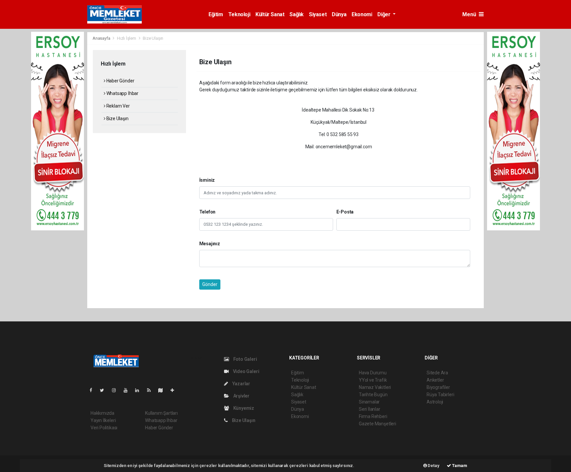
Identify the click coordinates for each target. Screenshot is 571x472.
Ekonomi (362, 14)
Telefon (207, 211)
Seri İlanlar (369, 409)
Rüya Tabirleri (440, 394)
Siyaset (317, 14)
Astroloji (435, 401)
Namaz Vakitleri (375, 387)
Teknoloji (239, 14)
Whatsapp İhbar (121, 93)
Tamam (459, 465)
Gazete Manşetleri (377, 423)
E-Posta (345, 211)
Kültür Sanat (269, 14)
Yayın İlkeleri (103, 420)
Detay (433, 465)
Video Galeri (245, 371)
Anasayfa (102, 38)
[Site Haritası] (163, 390)
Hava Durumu (373, 372)
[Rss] (151, 390)
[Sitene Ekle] (175, 390)
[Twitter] (104, 390)
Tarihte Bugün (373, 394)
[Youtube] (128, 390)
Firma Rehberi (373, 416)
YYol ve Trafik (373, 380)
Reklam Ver (117, 106)
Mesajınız (209, 243)
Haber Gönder (119, 80)
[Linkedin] (139, 390)
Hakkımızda (102, 413)
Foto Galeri (244, 359)
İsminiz (207, 180)
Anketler (435, 380)
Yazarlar (240, 383)
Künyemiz (243, 408)
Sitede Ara (437, 372)
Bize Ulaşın (117, 118)
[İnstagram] (116, 390)
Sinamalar (369, 401)
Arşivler (240, 396)
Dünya (339, 14)
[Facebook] (93, 390)
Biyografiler (438, 387)
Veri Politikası (104, 427)
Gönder (209, 284)
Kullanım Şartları (161, 413)
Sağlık (296, 14)
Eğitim (216, 14)
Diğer (384, 14)
